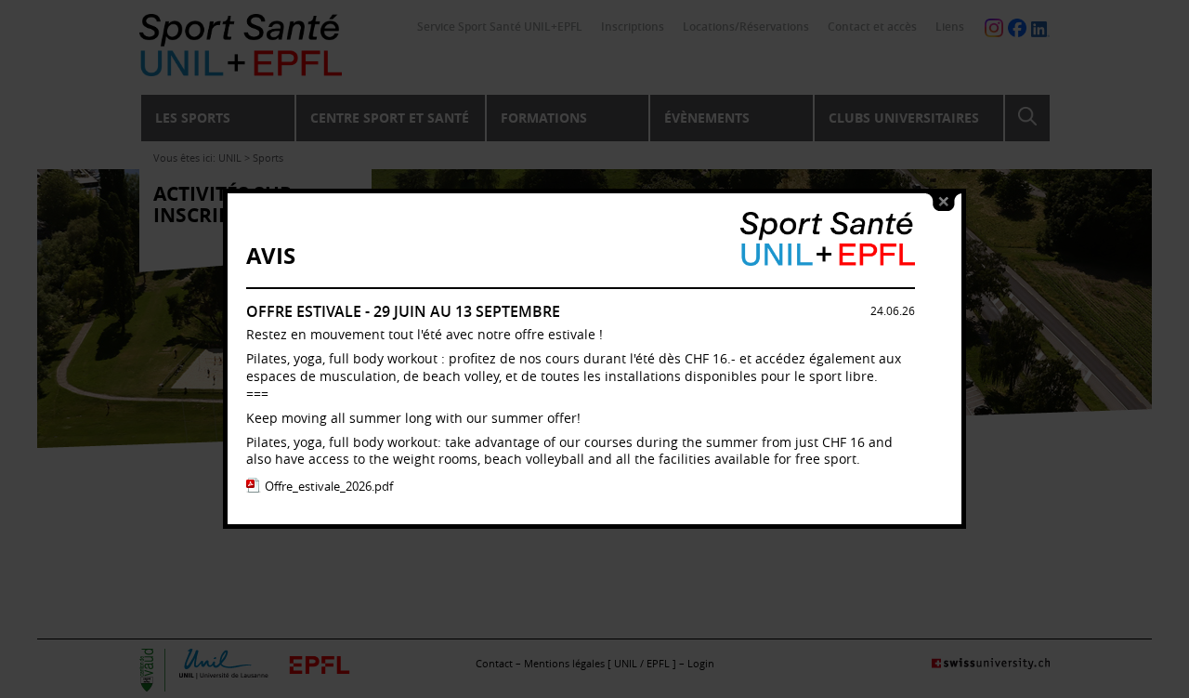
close (943, 202)
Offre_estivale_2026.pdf (329, 486)
